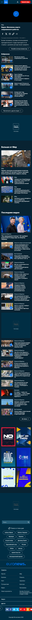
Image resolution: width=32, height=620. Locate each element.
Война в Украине (22, 532)
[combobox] (16, 522)
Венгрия (16, 390)
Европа (3, 573)
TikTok (12, 548)
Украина (21, 536)
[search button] (28, 522)
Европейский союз (11, 544)
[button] (12, 110)
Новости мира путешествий (22, 242)
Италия (24, 544)
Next (2, 580)
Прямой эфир (25, 2)
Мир (2, 168)
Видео (3, 587)
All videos (24, 419)
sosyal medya (9, 540)
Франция (11, 536)
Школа (20, 548)
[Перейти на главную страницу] (6, 2)
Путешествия (5, 584)
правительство (16, 552)
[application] (16, 13)
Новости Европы (6, 234)
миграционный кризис (16, 556)
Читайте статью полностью (19, 49)
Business (3, 577)
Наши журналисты (6, 591)
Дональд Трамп (22, 540)
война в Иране (9, 532)
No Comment (18, 253)
